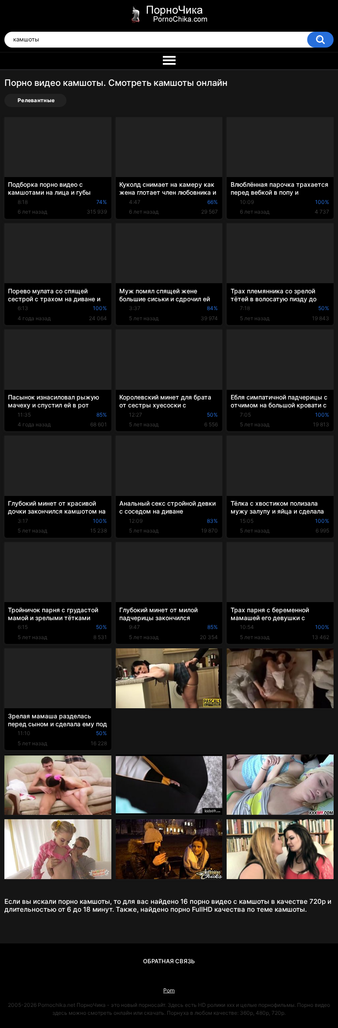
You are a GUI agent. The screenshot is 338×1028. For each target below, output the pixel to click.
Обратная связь (169, 961)
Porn (169, 990)
